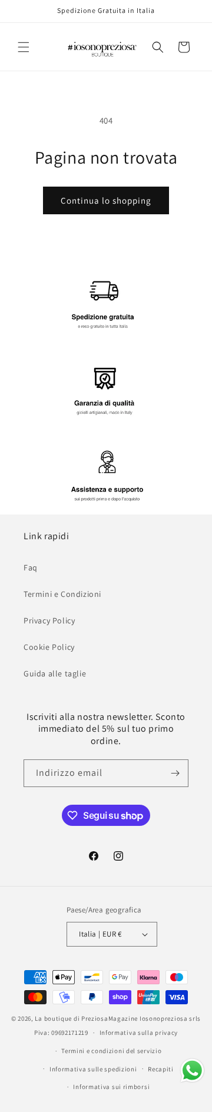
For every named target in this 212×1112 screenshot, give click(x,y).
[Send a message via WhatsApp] (192, 1070)
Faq (31, 567)
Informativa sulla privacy (139, 1032)
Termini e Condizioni (62, 594)
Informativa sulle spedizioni (93, 1069)
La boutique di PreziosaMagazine (86, 1018)
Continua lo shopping (106, 200)
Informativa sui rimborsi (111, 1087)
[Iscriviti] (175, 773)
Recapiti (161, 1069)
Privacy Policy (49, 620)
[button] (24, 47)
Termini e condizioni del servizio (111, 1051)
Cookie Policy (49, 647)
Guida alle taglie (55, 673)
